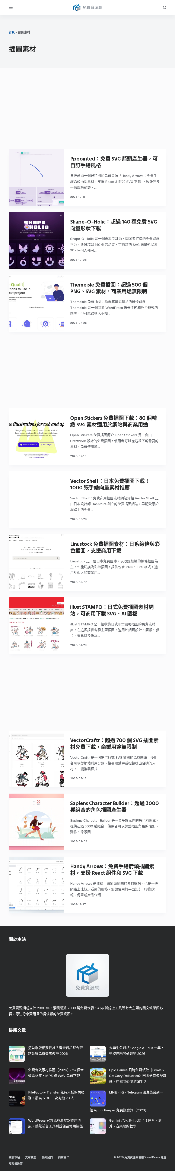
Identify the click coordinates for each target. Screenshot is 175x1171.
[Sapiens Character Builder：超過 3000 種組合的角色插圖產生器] (36, 822)
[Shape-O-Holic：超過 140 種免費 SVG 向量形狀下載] (36, 240)
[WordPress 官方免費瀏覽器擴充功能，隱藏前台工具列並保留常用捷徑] (17, 1126)
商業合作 (63, 1157)
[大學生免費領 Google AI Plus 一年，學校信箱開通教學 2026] (98, 1054)
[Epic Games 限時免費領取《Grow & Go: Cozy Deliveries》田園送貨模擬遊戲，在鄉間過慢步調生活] (98, 1076)
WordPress (152, 1157)
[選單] (11, 7)
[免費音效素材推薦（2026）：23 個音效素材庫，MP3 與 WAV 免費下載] (17, 1076)
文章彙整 (30, 1157)
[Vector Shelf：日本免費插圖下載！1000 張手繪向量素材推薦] (36, 499)
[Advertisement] (87, 110)
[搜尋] (164, 7)
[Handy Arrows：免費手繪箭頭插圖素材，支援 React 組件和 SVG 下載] (36, 885)
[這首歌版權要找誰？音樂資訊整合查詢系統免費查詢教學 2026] (17, 1054)
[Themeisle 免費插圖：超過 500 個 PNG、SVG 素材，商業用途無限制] (36, 303)
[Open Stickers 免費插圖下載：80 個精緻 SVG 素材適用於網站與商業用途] (36, 436)
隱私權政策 (16, 1163)
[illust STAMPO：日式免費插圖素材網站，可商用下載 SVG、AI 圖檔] (36, 625)
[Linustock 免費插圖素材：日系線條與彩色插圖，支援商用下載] (36, 562)
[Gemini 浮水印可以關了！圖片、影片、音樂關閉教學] (98, 1126)
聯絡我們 (47, 1157)
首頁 (12, 32)
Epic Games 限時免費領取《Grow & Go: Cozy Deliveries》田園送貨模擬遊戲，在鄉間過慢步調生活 (137, 1076)
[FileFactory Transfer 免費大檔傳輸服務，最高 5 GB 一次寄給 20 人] (17, 1099)
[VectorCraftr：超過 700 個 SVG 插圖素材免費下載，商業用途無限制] (36, 759)
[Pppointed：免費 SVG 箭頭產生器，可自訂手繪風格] (36, 177)
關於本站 (14, 1157)
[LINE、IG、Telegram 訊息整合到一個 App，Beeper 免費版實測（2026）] (98, 1099)
